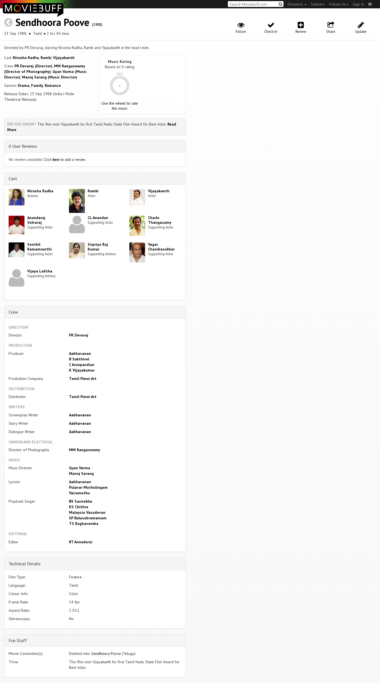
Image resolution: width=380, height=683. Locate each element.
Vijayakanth (64, 57)
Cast (13, 178)
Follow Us (337, 4)
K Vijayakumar (82, 370)
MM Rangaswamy (84, 449)
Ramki (46, 57)
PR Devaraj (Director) (33, 65)
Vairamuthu (79, 492)
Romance (53, 85)
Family (37, 85)
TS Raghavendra (83, 523)
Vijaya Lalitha (39, 271)
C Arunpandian (81, 364)
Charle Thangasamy (159, 220)
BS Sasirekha (80, 501)
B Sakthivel (79, 359)
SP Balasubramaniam (88, 517)
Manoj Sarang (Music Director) (49, 77)
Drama (23, 85)
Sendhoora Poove (52, 22)
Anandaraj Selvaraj (36, 220)
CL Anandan (98, 217)
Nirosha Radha (26, 57)
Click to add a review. (64, 159)
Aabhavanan (80, 353)
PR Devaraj (78, 335)
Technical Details (25, 563)
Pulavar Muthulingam (88, 487)
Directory (296, 4)
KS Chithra (78, 506)
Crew (13, 312)
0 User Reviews (23, 146)
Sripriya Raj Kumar (98, 247)
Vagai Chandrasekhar (161, 247)
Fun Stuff (18, 640)
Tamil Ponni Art (83, 378)
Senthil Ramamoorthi (39, 247)
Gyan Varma (79, 467)
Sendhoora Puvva (106, 653)
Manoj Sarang (81, 473)
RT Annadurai (80, 541)
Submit (316, 4)
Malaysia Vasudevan (87, 512)
